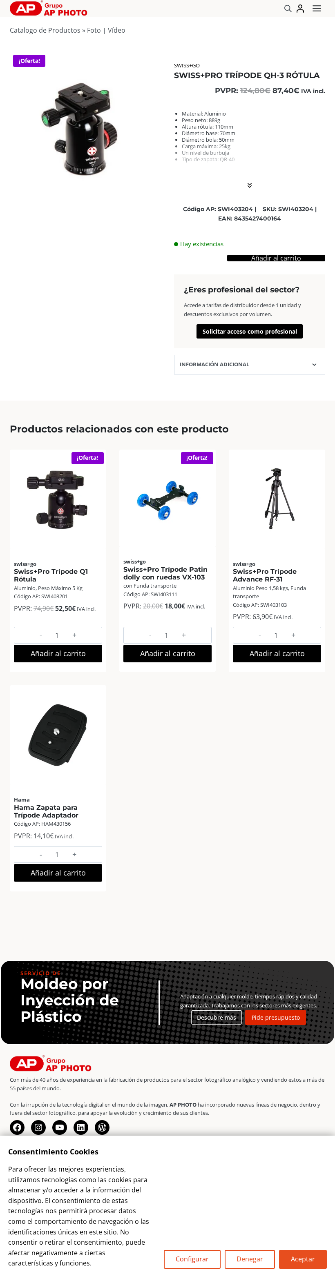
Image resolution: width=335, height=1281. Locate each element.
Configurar (192, 1258)
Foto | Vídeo (106, 30)
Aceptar (303, 1258)
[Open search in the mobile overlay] (288, 8)
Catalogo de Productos (45, 30)
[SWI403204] (85, 128)
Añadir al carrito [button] (58, 653)
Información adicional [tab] (214, 364)
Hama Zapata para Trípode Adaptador (46, 811)
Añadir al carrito (276, 258)
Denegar (250, 1258)
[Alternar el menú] (316, 8)
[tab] (85, 198)
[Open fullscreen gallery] (153, 198)
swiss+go (187, 65)
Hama (22, 799)
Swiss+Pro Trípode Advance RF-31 (265, 575)
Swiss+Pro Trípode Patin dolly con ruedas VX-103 (165, 573)
